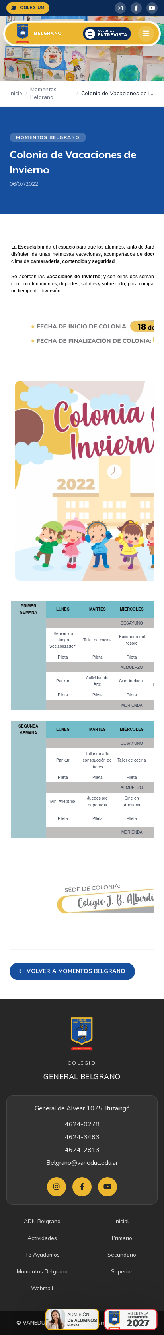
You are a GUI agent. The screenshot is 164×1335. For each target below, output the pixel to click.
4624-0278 (82, 1124)
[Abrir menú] (146, 34)
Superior (122, 1271)
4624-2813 (82, 1150)
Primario (122, 1238)
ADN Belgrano (42, 1221)
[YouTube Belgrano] (152, 8)
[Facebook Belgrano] (136, 8)
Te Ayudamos (42, 1255)
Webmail (42, 1288)
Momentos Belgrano (43, 93)
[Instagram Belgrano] (120, 8)
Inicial (122, 1221)
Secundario (121, 1255)
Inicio (16, 93)
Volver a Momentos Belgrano (76, 971)
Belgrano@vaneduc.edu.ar (82, 1162)
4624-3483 (82, 1137)
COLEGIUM (32, 8)
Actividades (42, 1238)
